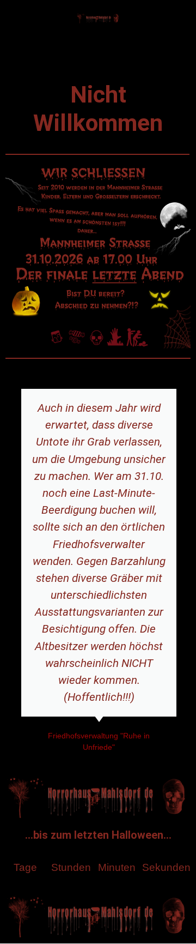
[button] (98, 53)
